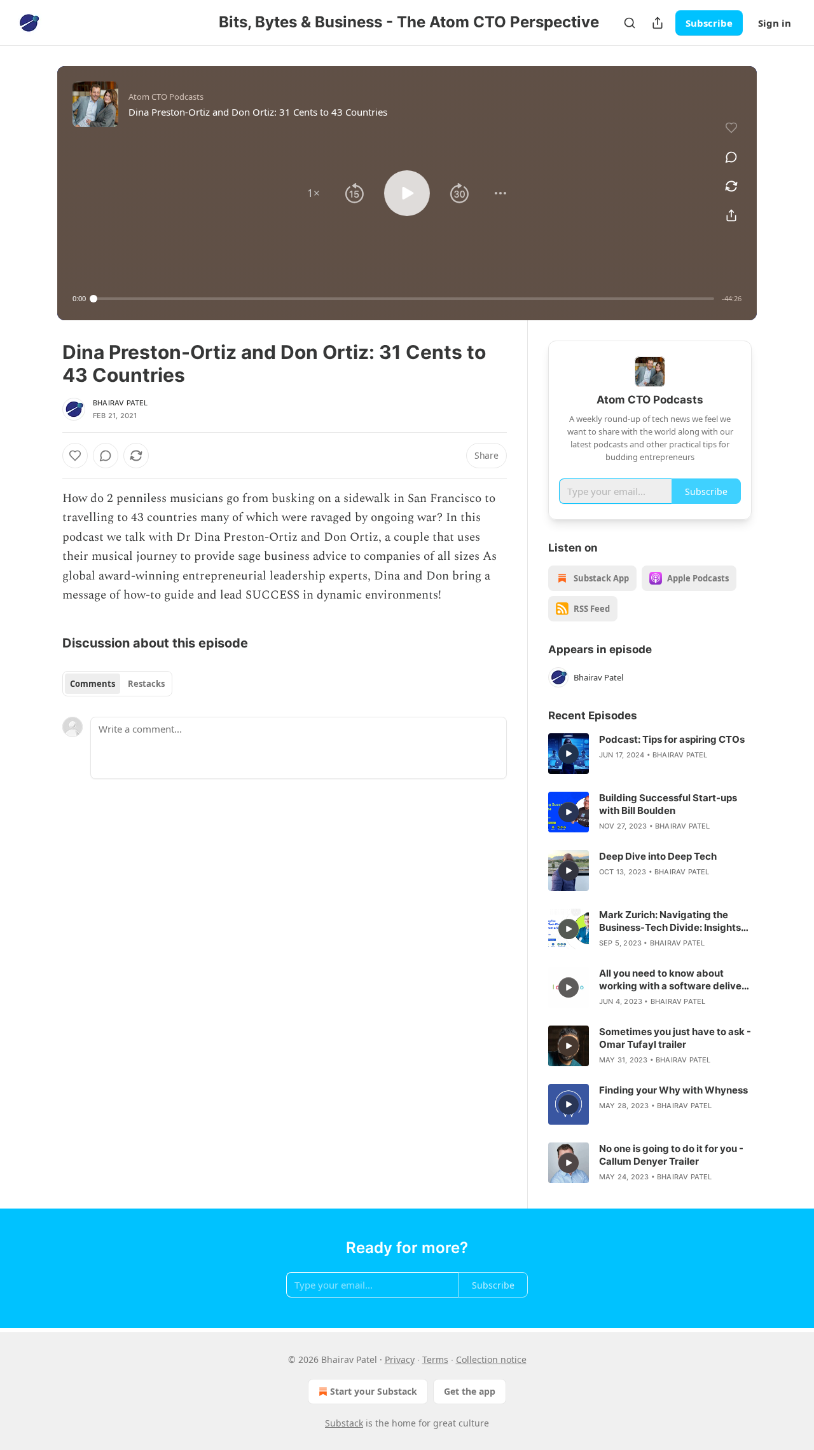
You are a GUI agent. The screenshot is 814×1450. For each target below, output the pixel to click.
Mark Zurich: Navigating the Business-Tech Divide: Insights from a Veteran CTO (670, 921)
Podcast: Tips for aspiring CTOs (672, 739)
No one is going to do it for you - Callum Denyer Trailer (671, 1154)
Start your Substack (373, 1391)
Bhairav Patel (120, 402)
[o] (568, 753)
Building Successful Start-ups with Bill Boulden (668, 804)
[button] (313, 193)
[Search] (629, 23)
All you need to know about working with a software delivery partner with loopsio (675, 980)
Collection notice (491, 1359)
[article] (650, 753)
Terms (435, 1359)
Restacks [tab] (146, 683)
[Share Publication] (657, 23)
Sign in (774, 23)
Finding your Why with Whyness (673, 1090)
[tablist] (117, 683)
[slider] (403, 298)
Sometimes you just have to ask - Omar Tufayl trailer (675, 1038)
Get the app (469, 1391)
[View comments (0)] (731, 157)
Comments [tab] (92, 683)
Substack (344, 1423)
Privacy (400, 1359)
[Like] (75, 455)
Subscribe (709, 23)
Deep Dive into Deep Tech (658, 856)
